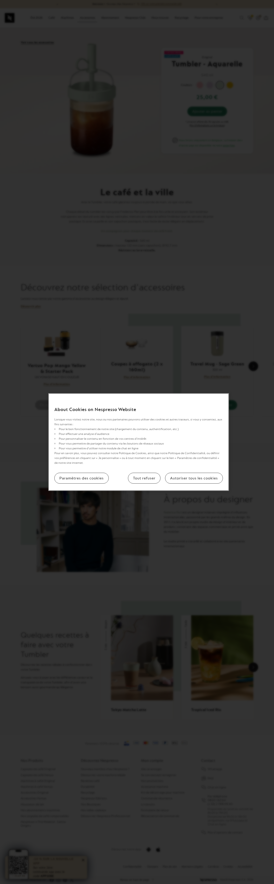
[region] (138, 442)
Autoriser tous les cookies (194, 478)
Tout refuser (144, 478)
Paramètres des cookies (81, 478)
